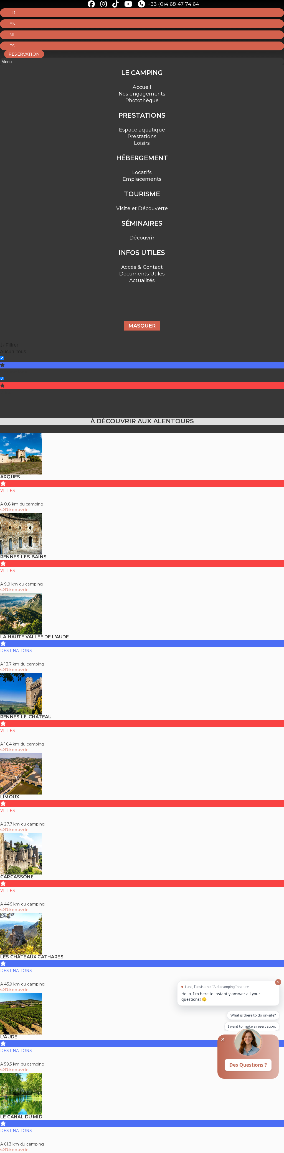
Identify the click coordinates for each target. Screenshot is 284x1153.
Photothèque (142, 100)
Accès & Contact (142, 267)
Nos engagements (142, 94)
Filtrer (12, 345)
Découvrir (142, 238)
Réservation (24, 54)
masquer (142, 326)
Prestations (142, 136)
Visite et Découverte (142, 208)
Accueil (142, 87)
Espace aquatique (142, 130)
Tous (21, 351)
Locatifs (142, 172)
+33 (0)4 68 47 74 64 (173, 4)
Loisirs (142, 143)
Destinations (13, 372)
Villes (5, 392)
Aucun (7, 351)
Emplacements (142, 179)
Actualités (142, 280)
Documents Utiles (142, 274)
